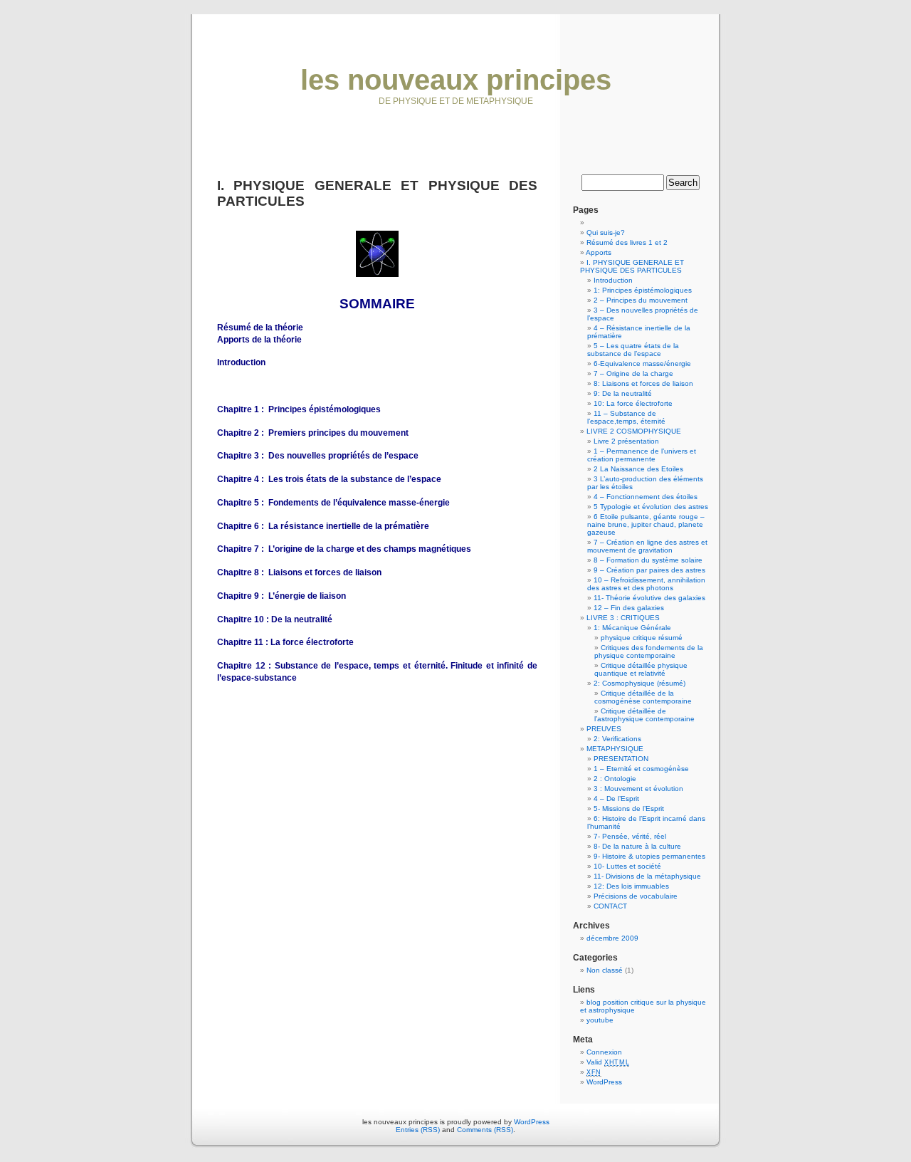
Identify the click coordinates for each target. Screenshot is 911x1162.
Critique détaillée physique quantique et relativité (641, 669)
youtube (600, 1020)
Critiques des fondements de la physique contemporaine (648, 651)
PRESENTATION (621, 759)
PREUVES (603, 729)
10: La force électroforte (633, 403)
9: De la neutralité (623, 393)
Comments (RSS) (485, 1130)
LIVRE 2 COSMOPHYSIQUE (633, 431)
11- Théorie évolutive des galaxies (649, 598)
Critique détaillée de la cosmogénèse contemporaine (643, 697)
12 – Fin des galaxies (629, 608)
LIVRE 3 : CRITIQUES (623, 618)
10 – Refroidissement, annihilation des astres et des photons (646, 584)
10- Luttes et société (627, 866)
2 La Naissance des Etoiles (638, 469)
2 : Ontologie (615, 778)
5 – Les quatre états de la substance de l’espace (633, 349)
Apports (598, 252)
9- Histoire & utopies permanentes (649, 856)
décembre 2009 (612, 938)
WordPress (604, 1082)
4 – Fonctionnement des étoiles (645, 497)
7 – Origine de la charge (633, 373)
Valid (607, 1062)
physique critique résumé (642, 638)
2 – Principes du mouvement (641, 300)
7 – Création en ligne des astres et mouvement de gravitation (647, 546)
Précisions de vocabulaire (636, 896)
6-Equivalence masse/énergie (642, 363)
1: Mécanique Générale (632, 628)
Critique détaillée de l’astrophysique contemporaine (644, 715)
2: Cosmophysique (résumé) (639, 683)
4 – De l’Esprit (616, 798)
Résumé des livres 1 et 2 (627, 242)
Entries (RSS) (418, 1130)
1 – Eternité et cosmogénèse (641, 769)
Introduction (613, 280)
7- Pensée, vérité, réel (630, 836)
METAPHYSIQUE (614, 749)
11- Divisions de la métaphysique (647, 876)
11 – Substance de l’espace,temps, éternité (626, 417)
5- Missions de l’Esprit (629, 808)
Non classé (604, 970)
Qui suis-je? (605, 232)
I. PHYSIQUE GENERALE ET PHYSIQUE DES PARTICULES (632, 266)
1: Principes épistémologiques (643, 290)
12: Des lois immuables (631, 886)
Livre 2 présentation (626, 441)
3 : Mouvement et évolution (638, 788)
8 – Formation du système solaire (648, 560)
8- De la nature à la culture (637, 846)
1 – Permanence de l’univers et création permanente (641, 455)
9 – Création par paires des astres (649, 570)
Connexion (604, 1052)
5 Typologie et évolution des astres (651, 507)
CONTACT (610, 906)
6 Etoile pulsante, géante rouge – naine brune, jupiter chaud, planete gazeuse (646, 524)
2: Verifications (617, 739)
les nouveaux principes (455, 79)
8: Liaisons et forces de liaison (643, 383)
